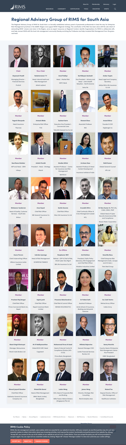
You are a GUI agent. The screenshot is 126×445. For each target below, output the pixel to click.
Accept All (16, 441)
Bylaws (24, 417)
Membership (96, 4)
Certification (75, 9)
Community (62, 9)
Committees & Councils (106, 417)
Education (96, 9)
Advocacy (106, 4)
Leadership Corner (45, 417)
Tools (86, 9)
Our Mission (16, 417)
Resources (49, 9)
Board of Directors (93, 417)
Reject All (27, 441)
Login (114, 4)
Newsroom (71, 417)
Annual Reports (33, 417)
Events (106, 9)
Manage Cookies (42, 441)
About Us (85, 4)
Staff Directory (81, 417)
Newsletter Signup (86, 423)
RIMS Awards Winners (59, 417)
